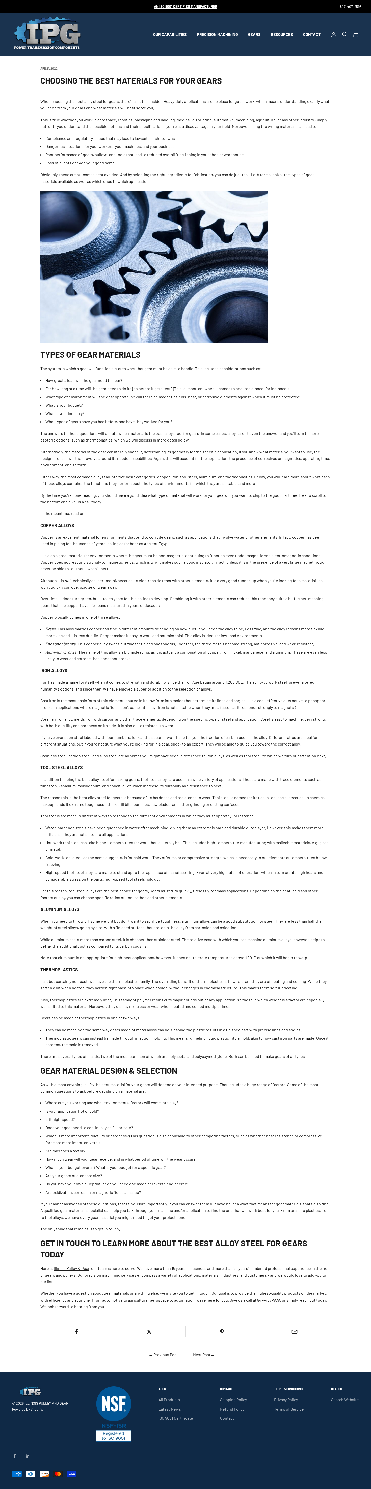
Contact (312, 34)
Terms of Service (289, 1409)
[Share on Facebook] (76, 1331)
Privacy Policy (286, 1399)
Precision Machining (217, 34)
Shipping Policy (233, 1399)
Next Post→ (204, 1354)
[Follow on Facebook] (14, 1456)
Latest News (169, 1409)
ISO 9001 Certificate (175, 1418)
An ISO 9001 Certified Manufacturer (185, 6)
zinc (113, 628)
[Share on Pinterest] (222, 1331)
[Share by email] (294, 1331)
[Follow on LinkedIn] (27, 1456)
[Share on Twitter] (149, 1331)
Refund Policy (232, 1409)
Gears (254, 34)
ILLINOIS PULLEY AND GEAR (46, 1403)
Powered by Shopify (27, 1409)
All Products (169, 1399)
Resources (282, 34)
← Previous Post (163, 1354)
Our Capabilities (170, 34)
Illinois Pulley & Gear (71, 1268)
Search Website (345, 1399)
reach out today (312, 1300)
